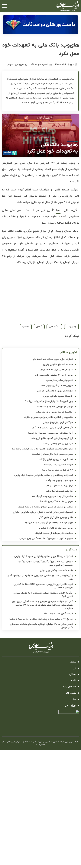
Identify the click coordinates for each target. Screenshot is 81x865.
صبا (58, 210)
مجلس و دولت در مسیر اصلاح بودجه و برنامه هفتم (45, 507)
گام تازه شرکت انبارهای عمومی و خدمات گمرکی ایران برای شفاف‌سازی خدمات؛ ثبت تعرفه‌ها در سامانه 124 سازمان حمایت (42, 605)
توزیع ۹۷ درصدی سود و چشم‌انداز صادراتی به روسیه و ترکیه (41, 619)
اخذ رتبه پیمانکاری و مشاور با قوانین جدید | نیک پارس (43, 475)
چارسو (25, 327)
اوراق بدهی (70, 705)
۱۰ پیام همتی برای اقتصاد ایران (56, 369)
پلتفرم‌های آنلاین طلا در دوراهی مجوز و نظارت (48, 417)
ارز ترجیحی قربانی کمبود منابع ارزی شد (52, 438)
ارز (74, 668)
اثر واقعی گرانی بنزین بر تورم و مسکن (52, 427)
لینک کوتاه (72, 336)
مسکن (72, 674)
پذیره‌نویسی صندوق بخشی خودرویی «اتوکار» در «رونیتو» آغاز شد (40, 577)
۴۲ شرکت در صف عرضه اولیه (57, 470)
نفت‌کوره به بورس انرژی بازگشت (55, 459)
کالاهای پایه (69, 686)
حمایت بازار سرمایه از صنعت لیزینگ (53, 533)
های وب (71, 327)
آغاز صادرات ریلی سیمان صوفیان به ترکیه (50, 433)
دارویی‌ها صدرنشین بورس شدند (56, 385)
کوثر (50, 231)
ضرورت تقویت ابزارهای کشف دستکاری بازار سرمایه (46, 538)
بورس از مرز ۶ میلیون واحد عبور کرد (54, 375)
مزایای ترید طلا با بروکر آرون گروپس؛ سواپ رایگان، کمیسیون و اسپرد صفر (45, 563)
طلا (74, 699)
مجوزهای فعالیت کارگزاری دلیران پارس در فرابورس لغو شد (42, 449)
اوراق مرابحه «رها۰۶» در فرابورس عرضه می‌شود (49, 522)
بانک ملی (54, 327)
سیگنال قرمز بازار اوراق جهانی (58, 422)
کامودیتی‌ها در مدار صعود (59, 380)
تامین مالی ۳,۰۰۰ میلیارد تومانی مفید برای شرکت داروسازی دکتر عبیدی (41, 626)
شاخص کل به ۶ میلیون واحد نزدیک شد (52, 496)
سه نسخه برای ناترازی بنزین (58, 364)
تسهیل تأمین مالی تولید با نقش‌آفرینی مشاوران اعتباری (43, 512)
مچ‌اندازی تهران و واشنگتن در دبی (55, 391)
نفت (73, 680)
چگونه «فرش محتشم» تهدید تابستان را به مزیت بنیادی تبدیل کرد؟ (43, 594)
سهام (10, 64)
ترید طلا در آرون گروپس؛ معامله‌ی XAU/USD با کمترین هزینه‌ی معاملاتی (43, 586)
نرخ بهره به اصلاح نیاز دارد (59, 486)
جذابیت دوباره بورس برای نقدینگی (54, 412)
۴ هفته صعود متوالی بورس (58, 396)
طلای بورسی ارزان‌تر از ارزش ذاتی (55, 517)
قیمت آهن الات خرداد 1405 (58, 613)
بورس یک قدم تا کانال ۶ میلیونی (55, 528)
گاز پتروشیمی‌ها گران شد (59, 491)
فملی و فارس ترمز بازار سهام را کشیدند (52, 454)
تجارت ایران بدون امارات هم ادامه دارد (53, 359)
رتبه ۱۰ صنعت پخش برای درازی (56, 570)
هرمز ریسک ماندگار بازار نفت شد (55, 501)
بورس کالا (71, 693)
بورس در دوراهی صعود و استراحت (55, 406)
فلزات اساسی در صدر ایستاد (58, 464)
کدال (39, 327)
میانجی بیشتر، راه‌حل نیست (58, 443)
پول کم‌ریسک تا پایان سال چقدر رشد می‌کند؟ (49, 401)
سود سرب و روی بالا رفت (59, 480)
